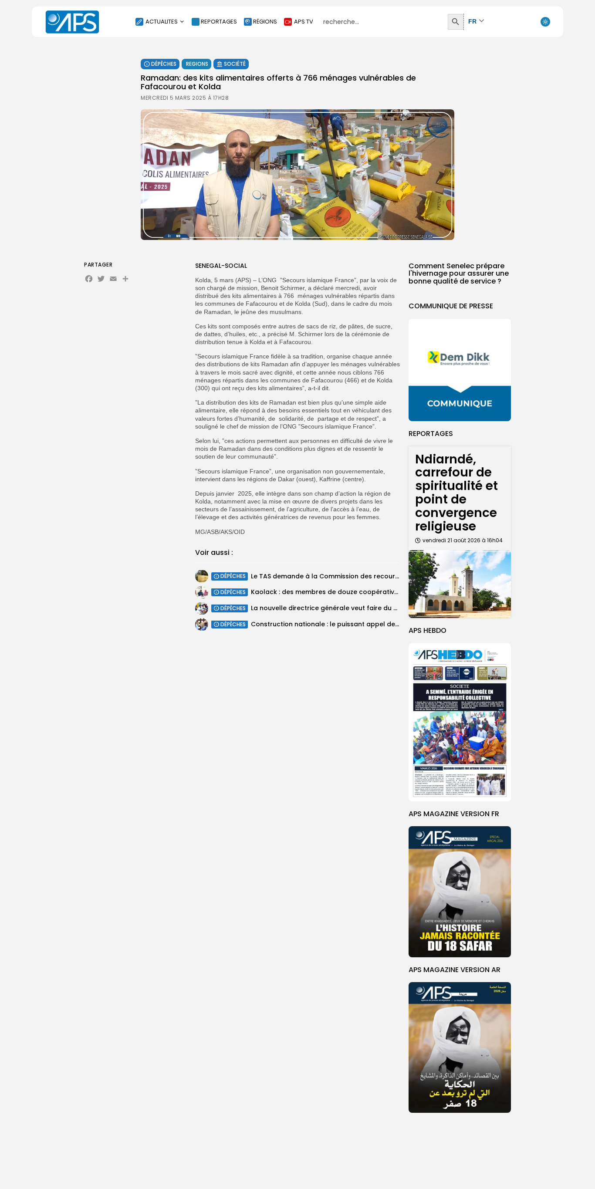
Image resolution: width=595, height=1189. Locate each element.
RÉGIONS (265, 21)
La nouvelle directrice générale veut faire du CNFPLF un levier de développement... (380, 608)
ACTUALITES (161, 21)
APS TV (303, 21)
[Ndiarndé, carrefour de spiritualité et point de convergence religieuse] (460, 584)
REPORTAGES (219, 21)
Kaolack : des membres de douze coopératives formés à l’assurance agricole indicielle (390, 592)
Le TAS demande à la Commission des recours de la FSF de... (346, 576)
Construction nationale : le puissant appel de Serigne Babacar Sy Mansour (369, 624)
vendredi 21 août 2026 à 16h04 (463, 540)
